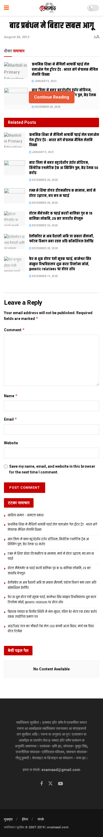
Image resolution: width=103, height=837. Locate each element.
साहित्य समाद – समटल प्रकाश (26, 515)
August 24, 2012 (16, 37)
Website (11, 443)
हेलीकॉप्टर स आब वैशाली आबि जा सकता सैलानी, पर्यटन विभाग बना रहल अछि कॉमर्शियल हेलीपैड (61, 238)
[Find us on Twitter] (50, 783)
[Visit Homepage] (48, 8)
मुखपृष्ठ (8, 819)
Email (10, 419)
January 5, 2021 (45, 81)
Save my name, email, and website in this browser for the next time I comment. (52, 469)
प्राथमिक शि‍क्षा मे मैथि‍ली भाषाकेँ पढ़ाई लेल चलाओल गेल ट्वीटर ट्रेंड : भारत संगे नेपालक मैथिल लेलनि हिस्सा (65, 70)
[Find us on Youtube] (60, 784)
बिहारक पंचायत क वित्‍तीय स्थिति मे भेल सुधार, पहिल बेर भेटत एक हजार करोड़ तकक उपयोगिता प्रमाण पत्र (52, 614)
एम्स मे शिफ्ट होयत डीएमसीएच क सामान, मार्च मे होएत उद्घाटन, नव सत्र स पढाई (62, 193)
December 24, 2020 (44, 225)
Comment (14, 329)
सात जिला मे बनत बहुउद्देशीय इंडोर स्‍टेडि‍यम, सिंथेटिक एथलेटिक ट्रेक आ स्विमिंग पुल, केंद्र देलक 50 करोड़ (63, 168)
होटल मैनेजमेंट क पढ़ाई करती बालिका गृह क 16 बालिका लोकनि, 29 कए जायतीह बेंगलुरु (60, 216)
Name (11, 395)
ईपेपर (25, 819)
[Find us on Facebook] (41, 784)
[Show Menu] (6, 8)
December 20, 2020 (44, 248)
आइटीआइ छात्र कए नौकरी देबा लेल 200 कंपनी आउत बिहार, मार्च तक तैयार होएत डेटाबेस (51, 628)
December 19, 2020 (44, 276)
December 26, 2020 (47, 106)
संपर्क (41, 819)
